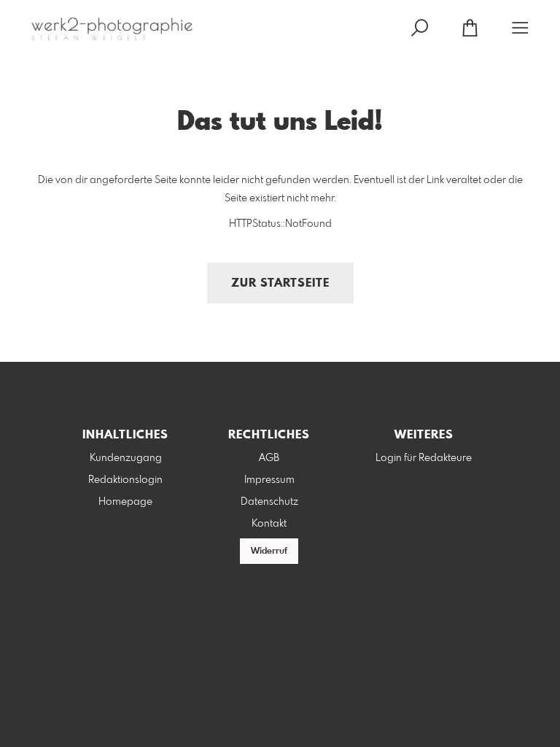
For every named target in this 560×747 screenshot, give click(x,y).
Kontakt (269, 524)
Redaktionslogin (125, 480)
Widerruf (269, 551)
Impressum (269, 480)
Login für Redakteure (424, 458)
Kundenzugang (126, 458)
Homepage (125, 502)
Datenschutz (269, 502)
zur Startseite (280, 283)
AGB (269, 458)
